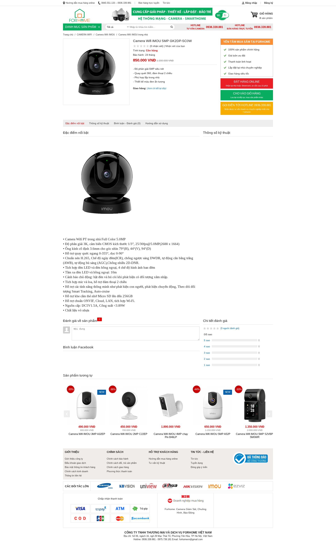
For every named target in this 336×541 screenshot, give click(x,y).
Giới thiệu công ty (74, 458)
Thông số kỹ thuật (99, 123)
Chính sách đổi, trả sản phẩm (122, 463)
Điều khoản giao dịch (75, 463)
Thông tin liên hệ (73, 475)
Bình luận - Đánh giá (127, 123)
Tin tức (166, 3)
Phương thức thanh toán (119, 471)
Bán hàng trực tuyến (148, 3)
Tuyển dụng (197, 463)
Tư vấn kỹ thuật (157, 463)
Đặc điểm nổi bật (74, 123)
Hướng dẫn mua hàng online (80, 3)
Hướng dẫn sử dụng (156, 123)
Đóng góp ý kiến (199, 467)
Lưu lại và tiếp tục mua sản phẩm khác (246, 95)
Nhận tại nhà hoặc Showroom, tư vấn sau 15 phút (247, 83)
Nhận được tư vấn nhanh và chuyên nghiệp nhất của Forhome (246, 108)
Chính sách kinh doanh (76, 471)
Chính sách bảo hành (117, 458)
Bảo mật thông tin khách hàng (80, 467)
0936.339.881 (262, 27)
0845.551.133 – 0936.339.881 (116, 3)
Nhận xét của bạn (175, 46)
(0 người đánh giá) (229, 328)
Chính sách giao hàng (118, 467)
